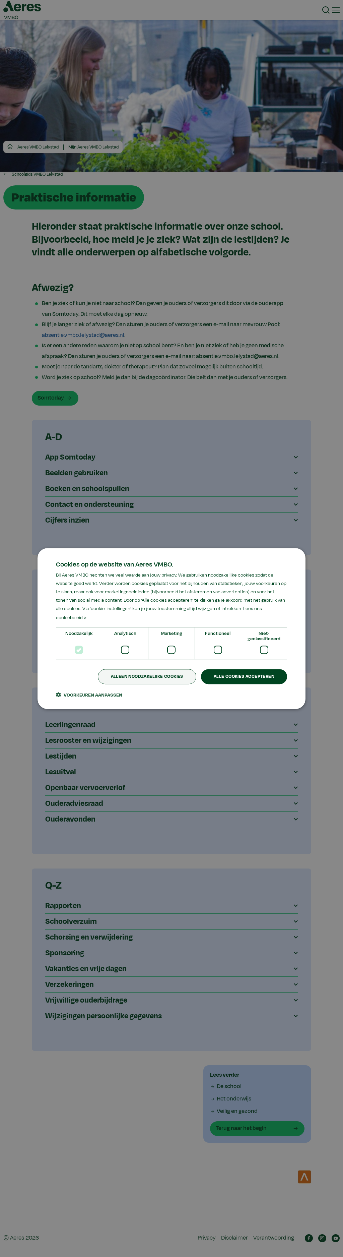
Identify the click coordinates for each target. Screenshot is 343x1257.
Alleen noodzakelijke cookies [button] (147, 676)
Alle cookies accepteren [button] (244, 676)
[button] (89, 695)
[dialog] (171, 628)
